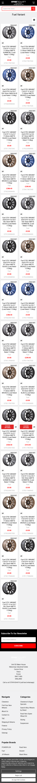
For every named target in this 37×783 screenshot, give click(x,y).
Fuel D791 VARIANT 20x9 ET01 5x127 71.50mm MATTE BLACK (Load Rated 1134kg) (9, 435)
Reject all (18, 775)
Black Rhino (23, 754)
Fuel (3, 751)
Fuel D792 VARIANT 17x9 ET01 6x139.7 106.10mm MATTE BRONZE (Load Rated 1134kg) (27, 521)
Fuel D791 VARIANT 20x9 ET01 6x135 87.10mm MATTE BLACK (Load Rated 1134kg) (9, 264)
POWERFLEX (6, 747)
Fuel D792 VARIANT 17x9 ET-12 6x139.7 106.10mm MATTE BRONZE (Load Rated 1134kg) (9, 564)
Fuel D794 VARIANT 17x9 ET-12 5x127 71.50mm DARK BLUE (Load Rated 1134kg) (27, 178)
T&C (3, 718)
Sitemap (4, 733)
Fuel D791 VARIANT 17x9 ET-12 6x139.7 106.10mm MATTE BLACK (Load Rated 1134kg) (9, 606)
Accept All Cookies (18, 780)
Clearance (5, 702)
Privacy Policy (7, 729)
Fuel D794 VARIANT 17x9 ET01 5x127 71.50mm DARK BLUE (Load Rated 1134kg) (27, 49)
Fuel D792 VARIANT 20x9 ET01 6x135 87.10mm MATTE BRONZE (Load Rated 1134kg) (27, 264)
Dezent (21, 751)
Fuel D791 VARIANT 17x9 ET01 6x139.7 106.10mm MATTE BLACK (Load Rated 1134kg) (28, 564)
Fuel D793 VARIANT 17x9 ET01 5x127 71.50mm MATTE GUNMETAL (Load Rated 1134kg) (28, 348)
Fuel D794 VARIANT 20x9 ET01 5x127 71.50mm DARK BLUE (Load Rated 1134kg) (9, 306)
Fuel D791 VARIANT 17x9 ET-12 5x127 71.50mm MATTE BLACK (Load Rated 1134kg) (9, 136)
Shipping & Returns (8, 722)
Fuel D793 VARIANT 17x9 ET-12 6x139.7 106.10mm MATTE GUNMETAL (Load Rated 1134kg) (28, 478)
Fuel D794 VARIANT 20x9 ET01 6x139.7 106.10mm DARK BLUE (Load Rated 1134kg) (9, 92)
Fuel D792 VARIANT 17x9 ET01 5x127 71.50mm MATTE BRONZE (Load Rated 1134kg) (9, 391)
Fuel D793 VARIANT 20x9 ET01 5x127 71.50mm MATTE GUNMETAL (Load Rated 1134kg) (9, 478)
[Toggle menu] (2, 2)
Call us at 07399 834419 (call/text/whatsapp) (18, 682)
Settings (18, 771)
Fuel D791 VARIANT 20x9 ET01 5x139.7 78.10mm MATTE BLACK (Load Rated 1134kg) (28, 391)
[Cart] (34, 2)
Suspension (24, 723)
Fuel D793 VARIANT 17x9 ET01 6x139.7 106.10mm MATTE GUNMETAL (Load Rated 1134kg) (9, 348)
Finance (4, 726)
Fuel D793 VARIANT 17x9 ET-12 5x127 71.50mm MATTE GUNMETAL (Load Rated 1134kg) (9, 50)
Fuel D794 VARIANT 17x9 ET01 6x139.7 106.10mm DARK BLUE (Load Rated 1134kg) (28, 306)
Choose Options (7, 426)
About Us (5, 711)
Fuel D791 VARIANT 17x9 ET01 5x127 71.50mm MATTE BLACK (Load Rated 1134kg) (28, 435)
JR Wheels (5, 754)
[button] (34, 19)
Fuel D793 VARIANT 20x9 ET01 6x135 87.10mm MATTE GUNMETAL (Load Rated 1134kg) (28, 136)
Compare (2, 42)
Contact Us (5, 715)
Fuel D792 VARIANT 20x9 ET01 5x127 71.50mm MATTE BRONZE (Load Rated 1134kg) (9, 521)
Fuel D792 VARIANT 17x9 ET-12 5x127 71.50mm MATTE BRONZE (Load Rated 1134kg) (27, 93)
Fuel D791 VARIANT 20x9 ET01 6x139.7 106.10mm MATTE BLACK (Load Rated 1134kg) (9, 222)
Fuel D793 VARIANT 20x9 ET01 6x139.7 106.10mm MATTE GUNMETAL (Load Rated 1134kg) (28, 222)
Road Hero (23, 747)
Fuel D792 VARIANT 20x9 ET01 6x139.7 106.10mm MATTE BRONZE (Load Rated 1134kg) (9, 179)
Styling (22, 720)
